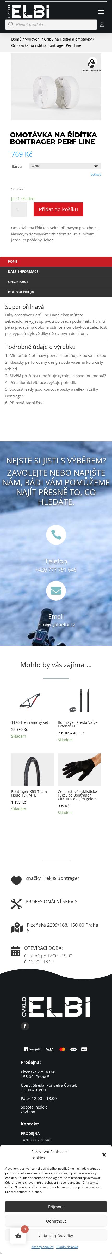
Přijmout (56, 1206)
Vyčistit (96, 174)
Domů (16, 39)
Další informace (23, 271)
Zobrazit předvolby (56, 1235)
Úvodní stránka (67, 1247)
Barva (16, 166)
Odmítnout (56, 1221)
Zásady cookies (43, 1247)
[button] (104, 1154)
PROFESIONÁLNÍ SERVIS (51, 901)
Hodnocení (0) (21, 291)
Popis (12, 261)
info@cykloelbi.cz (56, 624)
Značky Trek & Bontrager (52, 878)
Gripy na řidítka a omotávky (68, 39)
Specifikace (18, 281)
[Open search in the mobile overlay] (51, 24)
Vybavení (33, 39)
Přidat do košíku (58, 209)
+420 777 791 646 (56, 569)
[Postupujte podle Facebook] (25, 1026)
